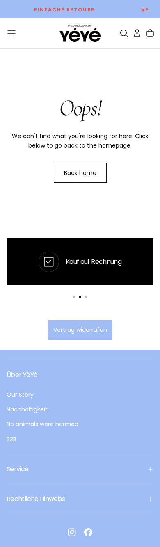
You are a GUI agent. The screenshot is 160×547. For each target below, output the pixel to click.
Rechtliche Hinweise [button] (36, 499)
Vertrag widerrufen (80, 330)
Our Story (20, 394)
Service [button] (18, 469)
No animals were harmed (42, 424)
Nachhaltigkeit (27, 409)
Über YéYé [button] (22, 374)
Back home (80, 173)
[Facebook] (88, 532)
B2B (11, 439)
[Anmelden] (137, 33)
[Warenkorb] (150, 33)
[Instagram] (72, 532)
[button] (11, 33)
